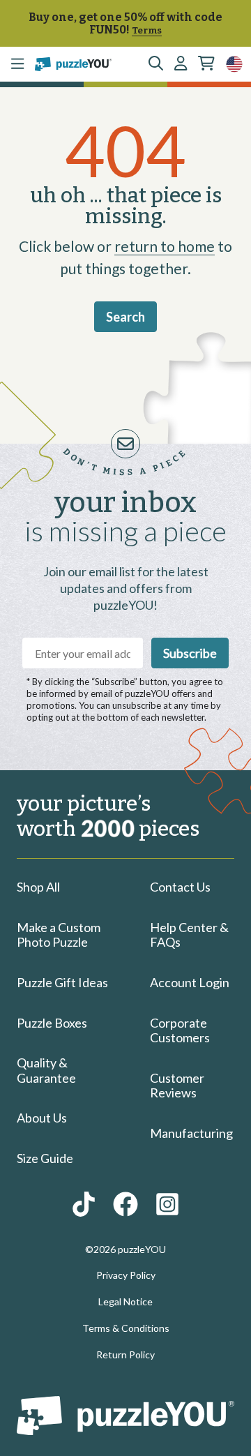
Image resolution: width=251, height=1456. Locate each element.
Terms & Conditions (125, 1328)
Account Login (189, 982)
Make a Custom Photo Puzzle (58, 935)
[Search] (156, 64)
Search (125, 316)
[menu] (17, 64)
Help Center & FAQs (189, 935)
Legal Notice (125, 1301)
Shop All (38, 886)
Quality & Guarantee (46, 1070)
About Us (42, 1117)
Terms (147, 30)
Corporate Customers (180, 1030)
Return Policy (125, 1354)
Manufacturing (191, 1133)
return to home (164, 246)
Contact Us (180, 886)
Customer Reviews (177, 1085)
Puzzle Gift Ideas (62, 982)
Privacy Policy (125, 1275)
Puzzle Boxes (52, 1022)
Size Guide (45, 1158)
